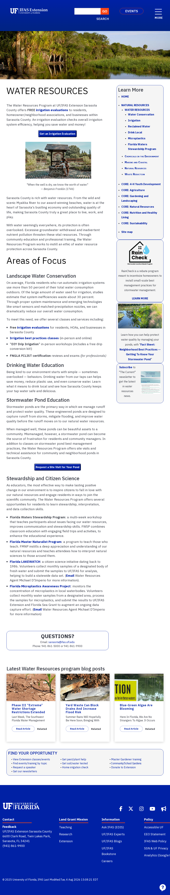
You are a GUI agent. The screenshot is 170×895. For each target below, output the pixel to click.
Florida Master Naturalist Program (35, 542)
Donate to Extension (123, 767)
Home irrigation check (75, 767)
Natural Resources (135, 105)
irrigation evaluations (52, 110)
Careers (107, 861)
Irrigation (134, 120)
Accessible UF (154, 827)
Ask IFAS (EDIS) (113, 827)
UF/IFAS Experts (113, 834)
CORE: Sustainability (134, 223)
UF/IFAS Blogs (112, 841)
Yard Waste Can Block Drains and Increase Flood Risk (82, 708)
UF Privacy (160, 848)
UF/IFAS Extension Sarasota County (27, 831)
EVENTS (131, 11)
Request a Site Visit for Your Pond (57, 467)
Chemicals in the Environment (142, 156)
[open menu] (158, 10)
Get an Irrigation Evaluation (57, 133)
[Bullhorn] (164, 808)
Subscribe (125, 367)
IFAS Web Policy (155, 841)
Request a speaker (24, 767)
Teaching (65, 827)
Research (65, 834)
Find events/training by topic (30, 763)
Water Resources (137, 109)
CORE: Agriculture (133, 190)
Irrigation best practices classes (34, 338)
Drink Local (135, 132)
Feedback (9, 827)
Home (125, 96)
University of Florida (24, 879)
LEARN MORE (140, 298)
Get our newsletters (25, 771)
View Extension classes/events (31, 759)
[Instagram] (141, 808)
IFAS (40, 879)
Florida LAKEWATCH (25, 561)
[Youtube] (153, 808)
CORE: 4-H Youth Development (141, 184)
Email (70, 575)
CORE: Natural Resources (137, 206)
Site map (127, 232)
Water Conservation (141, 114)
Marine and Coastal (136, 162)
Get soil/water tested (75, 763)
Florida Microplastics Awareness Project (40, 586)
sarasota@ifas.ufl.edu (61, 642)
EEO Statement (155, 834)
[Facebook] (121, 808)
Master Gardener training (126, 759)
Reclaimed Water (139, 126)
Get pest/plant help (74, 759)
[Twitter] (131, 808)
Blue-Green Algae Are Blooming (136, 707)
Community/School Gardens (126, 763)
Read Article (23, 728)
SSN (147, 848)
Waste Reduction (135, 174)
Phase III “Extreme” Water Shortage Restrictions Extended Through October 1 (28, 710)
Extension (66, 841)
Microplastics (136, 138)
